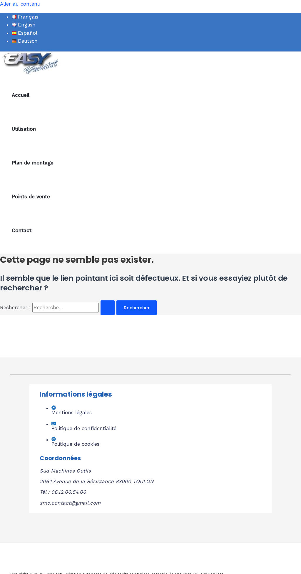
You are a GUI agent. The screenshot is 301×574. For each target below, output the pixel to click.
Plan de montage (32, 163)
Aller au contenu (20, 4)
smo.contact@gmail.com (70, 503)
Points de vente (31, 196)
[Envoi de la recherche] (108, 307)
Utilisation (24, 129)
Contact (21, 230)
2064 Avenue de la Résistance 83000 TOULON (96, 481)
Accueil (20, 95)
